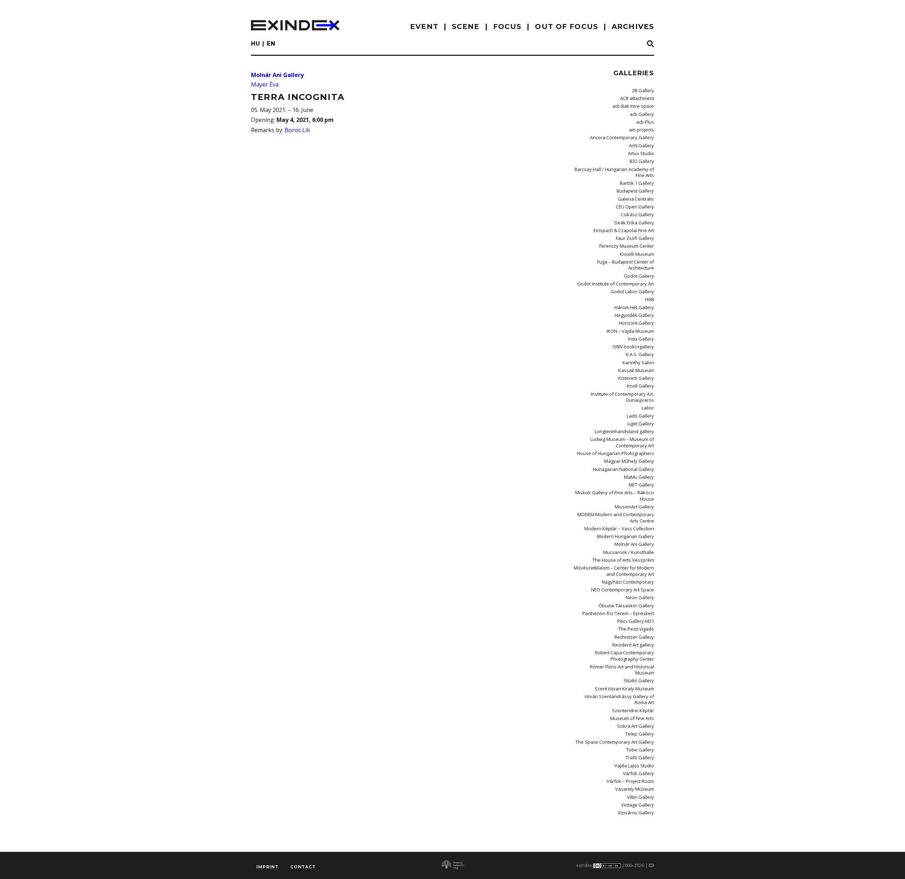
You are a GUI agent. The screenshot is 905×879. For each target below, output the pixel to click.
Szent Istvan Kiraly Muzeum (624, 688)
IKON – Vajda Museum (630, 331)
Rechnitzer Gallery (634, 637)
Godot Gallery (639, 276)
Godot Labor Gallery (632, 291)
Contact (303, 866)
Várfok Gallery (638, 773)
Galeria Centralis (636, 199)
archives (633, 26)
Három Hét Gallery (634, 307)
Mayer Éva (265, 84)
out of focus (566, 26)
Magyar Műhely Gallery (629, 461)
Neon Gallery (640, 597)
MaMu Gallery (639, 477)
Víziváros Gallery (636, 812)
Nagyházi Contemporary (628, 582)
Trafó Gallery (640, 757)
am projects (641, 129)
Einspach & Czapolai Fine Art (624, 230)
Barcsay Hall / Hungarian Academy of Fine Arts (614, 172)
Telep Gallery (639, 734)
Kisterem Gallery (636, 378)
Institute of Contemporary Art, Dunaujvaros (622, 397)
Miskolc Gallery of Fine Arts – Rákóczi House (614, 495)
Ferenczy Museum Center (626, 246)
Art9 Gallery (641, 145)
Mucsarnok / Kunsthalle (628, 552)
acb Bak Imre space (633, 106)
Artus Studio (641, 153)
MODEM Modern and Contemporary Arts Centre (615, 517)
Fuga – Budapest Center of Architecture (625, 265)
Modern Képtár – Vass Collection (619, 528)
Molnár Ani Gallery (277, 75)
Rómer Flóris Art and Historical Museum (622, 669)
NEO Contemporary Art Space (622, 589)
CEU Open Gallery (635, 206)
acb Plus (645, 122)
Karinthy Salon (638, 362)
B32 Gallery (642, 161)
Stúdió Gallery (639, 680)
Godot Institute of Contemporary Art (615, 284)
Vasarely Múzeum (634, 789)
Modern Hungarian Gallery (625, 536)
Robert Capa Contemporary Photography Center (624, 655)
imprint (267, 866)
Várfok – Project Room (630, 781)
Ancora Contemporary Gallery (622, 137)
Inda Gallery (641, 339)
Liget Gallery (640, 423)
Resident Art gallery (633, 645)
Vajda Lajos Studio (634, 765)
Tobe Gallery (640, 750)
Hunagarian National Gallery (623, 469)
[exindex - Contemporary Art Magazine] (295, 25)
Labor (648, 408)
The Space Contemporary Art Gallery (615, 742)
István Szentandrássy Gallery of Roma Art (619, 699)
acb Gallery (642, 114)
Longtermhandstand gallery (624, 431)
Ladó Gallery (640, 416)
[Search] (650, 44)
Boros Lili (297, 130)
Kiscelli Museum (637, 254)
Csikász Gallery (637, 214)
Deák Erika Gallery (634, 222)
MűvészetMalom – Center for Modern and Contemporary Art (614, 571)
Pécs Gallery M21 (635, 621)
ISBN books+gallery (633, 346)
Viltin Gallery (640, 797)
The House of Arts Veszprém (623, 560)
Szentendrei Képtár (633, 710)
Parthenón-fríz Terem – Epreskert (618, 613)
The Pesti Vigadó (636, 629)
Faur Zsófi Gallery (635, 238)
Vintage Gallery (637, 805)
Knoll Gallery (640, 386)
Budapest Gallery (635, 191)
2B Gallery (643, 90)
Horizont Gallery (636, 323)
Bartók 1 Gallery (637, 183)
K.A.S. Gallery (640, 354)
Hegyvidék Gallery (634, 315)
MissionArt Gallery (634, 506)
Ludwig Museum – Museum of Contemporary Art (622, 442)
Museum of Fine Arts (632, 718)
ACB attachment (637, 98)
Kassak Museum (636, 370)
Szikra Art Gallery (635, 726)
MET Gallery (641, 485)
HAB (649, 299)
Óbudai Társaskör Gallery (626, 605)
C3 (651, 865)
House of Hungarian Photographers (615, 453)
